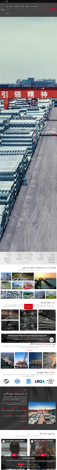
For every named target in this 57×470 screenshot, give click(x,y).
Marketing (19, 466)
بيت (39, 6)
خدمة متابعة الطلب (33, 330)
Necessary (37, 466)
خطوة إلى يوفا (23, 426)
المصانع (34, 426)
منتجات (22, 6)
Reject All (36, 464)
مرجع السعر (11, 328)
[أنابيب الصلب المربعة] (28, 338)
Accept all (21, 464)
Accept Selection (28, 464)
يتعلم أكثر (52, 138)
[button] (30, 249)
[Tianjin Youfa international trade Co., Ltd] (50, 10)
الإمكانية (16, 6)
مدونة (7, 13)
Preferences (25, 466)
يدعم (7, 6)
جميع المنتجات (48, 322)
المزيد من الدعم (25, 329)
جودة (11, 6)
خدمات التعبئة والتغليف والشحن (26, 319)
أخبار (11, 317)
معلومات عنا (34, 6)
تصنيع (27, 6)
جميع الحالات (29, 350)
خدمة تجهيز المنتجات (32, 317)
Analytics (31, 466)
